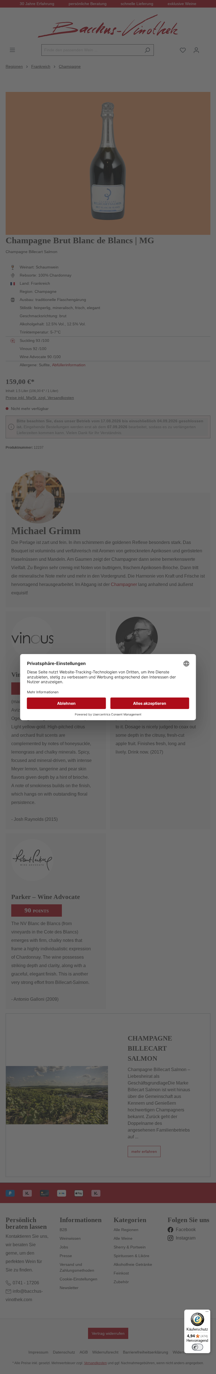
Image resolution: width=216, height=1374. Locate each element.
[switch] (197, 1347)
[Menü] (207, 1313)
